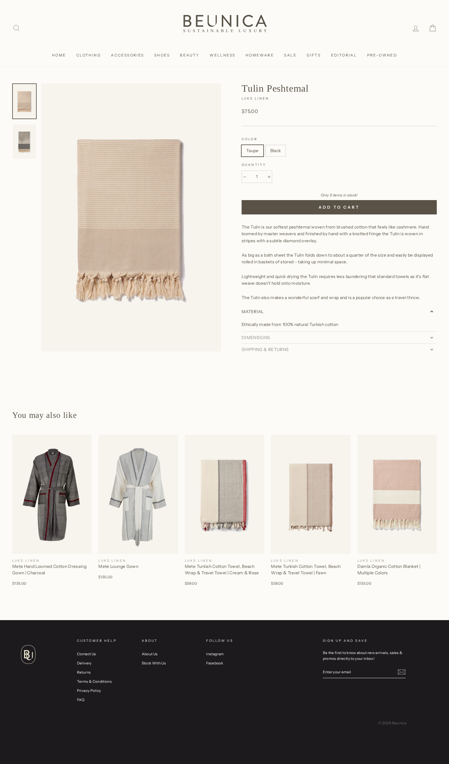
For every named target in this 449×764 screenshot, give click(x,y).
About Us (150, 654)
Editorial (344, 55)
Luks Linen (255, 99)
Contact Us (86, 654)
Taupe (252, 150)
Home (59, 55)
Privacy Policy (89, 690)
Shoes (162, 55)
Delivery (84, 663)
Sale (290, 55)
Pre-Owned (382, 55)
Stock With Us (154, 663)
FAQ (81, 699)
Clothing (88, 55)
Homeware (260, 55)
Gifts (314, 55)
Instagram (215, 654)
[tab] (339, 311)
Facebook (214, 663)
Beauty (189, 55)
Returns (84, 672)
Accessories (127, 55)
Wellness (222, 55)
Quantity (254, 165)
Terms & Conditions (94, 681)
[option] (131, 217)
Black (275, 150)
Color (249, 139)
